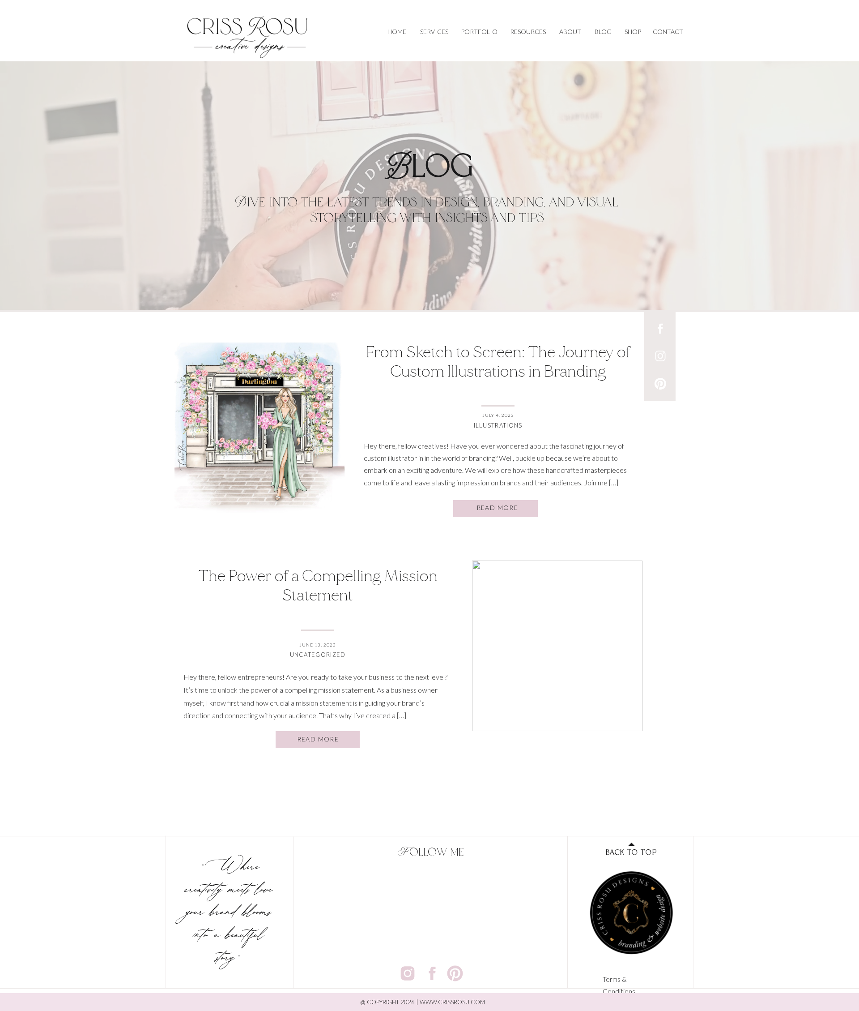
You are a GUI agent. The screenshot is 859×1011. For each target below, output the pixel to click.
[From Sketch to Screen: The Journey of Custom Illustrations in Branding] (259, 428)
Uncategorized (318, 654)
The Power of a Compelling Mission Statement (318, 585)
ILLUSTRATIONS (498, 425)
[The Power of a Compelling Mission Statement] (557, 646)
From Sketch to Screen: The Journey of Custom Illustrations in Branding (498, 361)
